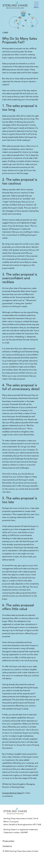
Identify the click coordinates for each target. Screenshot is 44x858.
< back (5, 32)
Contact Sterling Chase (12, 793)
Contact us (7, 846)
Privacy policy (8, 841)
